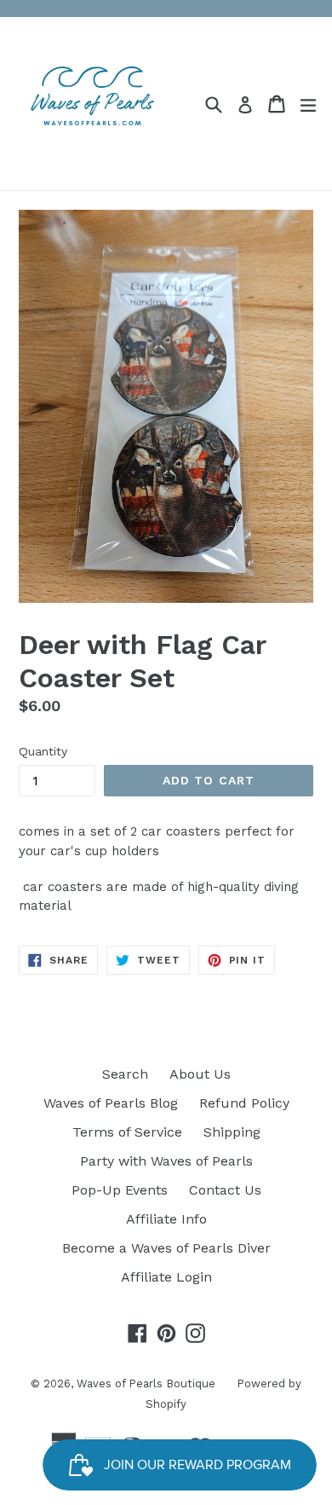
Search (125, 1074)
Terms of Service (127, 1132)
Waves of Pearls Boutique (146, 1383)
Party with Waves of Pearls (166, 1161)
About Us (200, 1074)
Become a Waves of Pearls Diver (166, 1248)
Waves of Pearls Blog (110, 1103)
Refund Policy (244, 1103)
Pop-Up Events (120, 1190)
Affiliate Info (166, 1219)
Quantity (43, 751)
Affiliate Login (166, 1277)
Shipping (231, 1132)
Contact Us (225, 1190)
